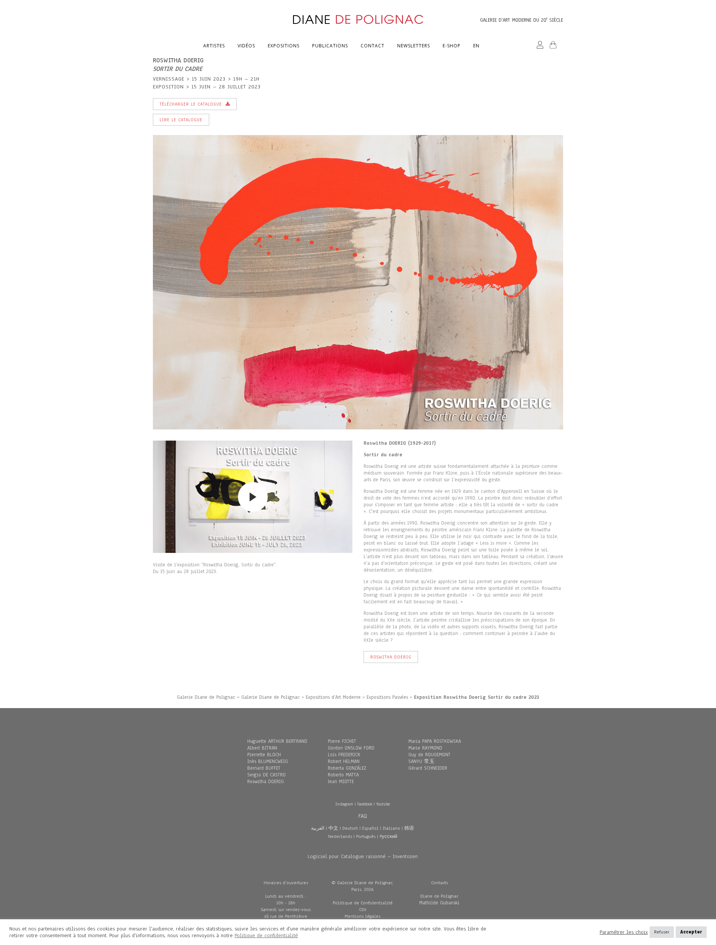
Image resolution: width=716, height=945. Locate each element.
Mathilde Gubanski (439, 902)
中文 (333, 828)
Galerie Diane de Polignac (206, 697)
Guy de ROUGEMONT (429, 754)
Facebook (364, 804)
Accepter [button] (691, 932)
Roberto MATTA (343, 775)
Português (366, 836)
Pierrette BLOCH (264, 754)
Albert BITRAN (262, 748)
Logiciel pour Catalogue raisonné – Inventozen (363, 856)
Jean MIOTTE (341, 781)
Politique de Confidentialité (363, 903)
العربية (317, 828)
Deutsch (350, 828)
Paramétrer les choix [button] (624, 932)
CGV (362, 910)
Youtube (383, 804)
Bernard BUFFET (263, 768)
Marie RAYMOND (425, 748)
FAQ (362, 816)
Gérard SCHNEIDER (427, 768)
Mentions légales (362, 916)
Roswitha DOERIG (265, 781)
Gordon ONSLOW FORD (351, 748)
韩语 (409, 828)
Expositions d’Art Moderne (333, 697)
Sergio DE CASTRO (266, 775)
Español (370, 828)
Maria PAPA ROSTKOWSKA (434, 741)
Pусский (388, 836)
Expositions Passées (387, 697)
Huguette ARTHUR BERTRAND (277, 741)
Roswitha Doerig (390, 657)
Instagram (344, 804)
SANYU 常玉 (421, 761)
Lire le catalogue (181, 120)
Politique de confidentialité (266, 935)
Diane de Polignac (439, 896)
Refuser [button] (661, 932)
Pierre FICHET (342, 741)
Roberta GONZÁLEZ (347, 768)
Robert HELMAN (343, 761)
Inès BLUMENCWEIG (267, 761)
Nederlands (340, 836)
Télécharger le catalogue (191, 104)
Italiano (391, 828)
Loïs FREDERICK (344, 754)
